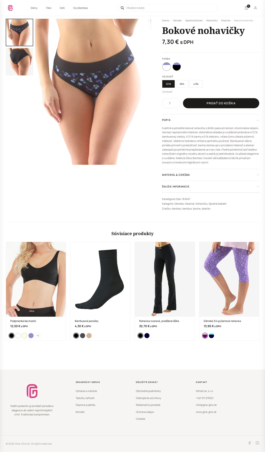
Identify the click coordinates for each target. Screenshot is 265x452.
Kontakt (80, 412)
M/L (182, 84)
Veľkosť (167, 76)
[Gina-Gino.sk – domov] (10, 8)
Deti (62, 8)
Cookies (140, 418)
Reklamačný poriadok (148, 405)
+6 (37, 335)
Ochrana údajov (145, 412)
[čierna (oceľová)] (176, 66)
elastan (206, 208)
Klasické (225, 20)
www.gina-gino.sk (206, 412)
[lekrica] (147, 335)
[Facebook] (249, 443)
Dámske (177, 20)
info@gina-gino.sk (206, 405)
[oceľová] (31, 335)
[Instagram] (257, 443)
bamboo (176, 208)
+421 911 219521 (204, 398)
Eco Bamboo (80, 8)
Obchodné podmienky (148, 391)
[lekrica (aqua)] (211, 335)
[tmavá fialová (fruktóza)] (205, 335)
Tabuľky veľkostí (85, 398)
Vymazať (167, 91)
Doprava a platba (85, 405)
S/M (168, 84)
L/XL (196, 84)
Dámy (34, 8)
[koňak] (89, 335)
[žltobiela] (24, 335)
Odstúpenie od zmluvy (148, 398)
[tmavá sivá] (82, 335)
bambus (187, 208)
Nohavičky (211, 20)
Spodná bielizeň (194, 20)
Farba (166, 58)
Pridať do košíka (221, 103)
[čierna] (11, 335)
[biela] (18, 335)
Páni (48, 8)
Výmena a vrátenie (86, 391)
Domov (165, 20)
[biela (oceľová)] (166, 66)
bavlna (196, 208)
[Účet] (255, 8)
